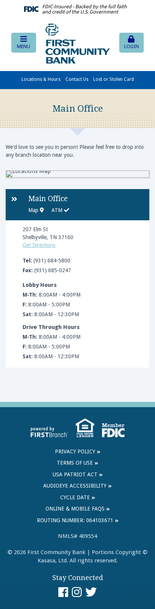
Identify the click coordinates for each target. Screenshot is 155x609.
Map (34, 210)
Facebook (63, 592)
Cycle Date (75, 497)
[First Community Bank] (78, 43)
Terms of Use (75, 463)
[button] (24, 43)
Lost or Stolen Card (113, 79)
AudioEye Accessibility (74, 486)
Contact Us (76, 79)
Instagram (77, 592)
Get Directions (39, 245)
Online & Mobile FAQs (75, 509)
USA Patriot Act (75, 474)
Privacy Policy (75, 451)
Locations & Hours (41, 79)
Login (131, 46)
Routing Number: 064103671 (75, 520)
